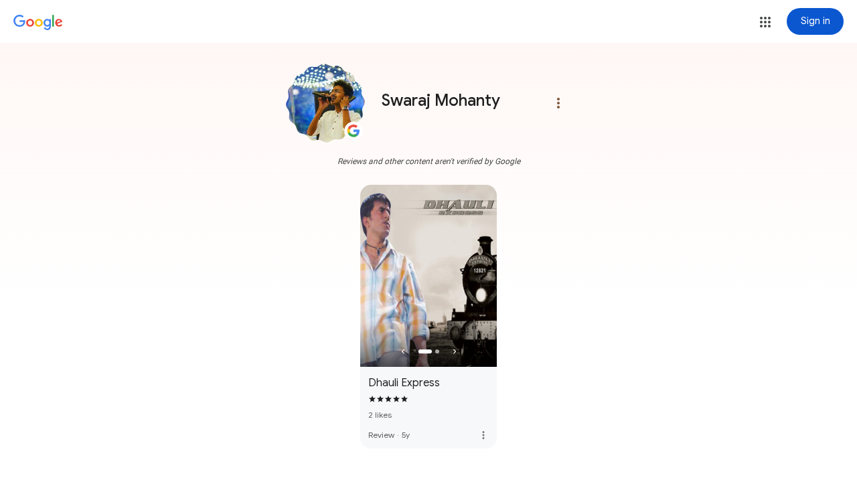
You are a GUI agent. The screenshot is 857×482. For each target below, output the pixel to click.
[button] (765, 22)
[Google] (38, 23)
